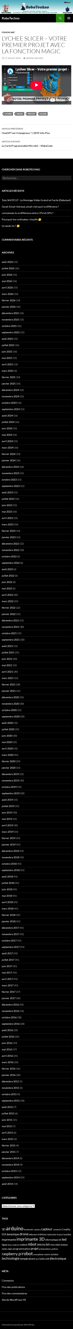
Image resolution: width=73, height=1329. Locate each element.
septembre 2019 (11, 793)
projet (31, 114)
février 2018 (8, 914)
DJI (4, 1234)
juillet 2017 (8, 959)
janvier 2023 (9, 537)
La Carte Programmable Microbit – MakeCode (27, 143)
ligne (4, 1244)
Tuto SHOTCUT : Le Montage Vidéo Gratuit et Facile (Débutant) (36, 200)
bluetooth (28, 1229)
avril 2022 (7, 594)
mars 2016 (7, 1062)
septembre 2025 (11, 332)
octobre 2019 (9, 786)
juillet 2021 (8, 652)
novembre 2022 (10, 549)
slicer (43, 114)
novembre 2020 (10, 703)
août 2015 (7, 1106)
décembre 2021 (10, 620)
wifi (47, 1258)
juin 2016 (7, 1042)
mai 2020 (7, 742)
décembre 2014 (10, 1158)
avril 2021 (7, 671)
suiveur (54, 1254)
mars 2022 (7, 601)
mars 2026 (7, 293)
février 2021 (8, 684)
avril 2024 (7, 441)
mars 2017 (7, 985)
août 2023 (7, 492)
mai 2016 (7, 1049)
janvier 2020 (9, 767)
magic (20, 114)
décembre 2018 (10, 850)
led (64, 1239)
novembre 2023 (10, 473)
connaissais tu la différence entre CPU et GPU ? (28, 212)
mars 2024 (7, 447)
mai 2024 (7, 434)
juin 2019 (7, 812)
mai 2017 (7, 972)
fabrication (52, 1234)
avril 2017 (7, 978)
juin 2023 (7, 505)
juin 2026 (7, 274)
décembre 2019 (10, 774)
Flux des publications (13, 1286)
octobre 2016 (9, 1017)
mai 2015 (7, 1126)
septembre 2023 (11, 485)
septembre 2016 (11, 1023)
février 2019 (8, 838)
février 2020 (8, 761)
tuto (42, 1258)
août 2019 (7, 799)
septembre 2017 (11, 946)
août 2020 (7, 722)
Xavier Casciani (34, 58)
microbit (55, 1244)
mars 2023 (7, 524)
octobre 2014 (9, 1171)
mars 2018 (7, 908)
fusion (60, 1234)
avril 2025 (7, 364)
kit (60, 1239)
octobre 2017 (9, 940)
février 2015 (8, 1145)
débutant (33, 1234)
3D (3, 1229)
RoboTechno (10, 18)
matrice (15, 1244)
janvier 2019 (9, 844)
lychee (8, 114)
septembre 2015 (11, 1100)
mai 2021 (7, 665)
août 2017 (7, 953)
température (27, 1258)
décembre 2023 (10, 466)
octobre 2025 (9, 325)
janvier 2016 (9, 1074)
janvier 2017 (9, 998)
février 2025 (8, 377)
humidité (67, 1234)
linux (10, 1245)
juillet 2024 (8, 421)
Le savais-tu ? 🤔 (11, 225)
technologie (10, 1258)
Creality (65, 1229)
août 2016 (7, 1030)
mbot (32, 1244)
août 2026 (7, 261)
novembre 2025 (10, 319)
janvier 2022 (9, 614)
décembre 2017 (10, 927)
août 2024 (7, 415)
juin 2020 (7, 735)
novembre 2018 (10, 857)
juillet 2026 (8, 268)
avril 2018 (7, 902)
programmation (21, 1248)
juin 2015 (7, 1119)
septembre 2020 (11, 716)
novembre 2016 (10, 1010)
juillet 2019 (8, 806)
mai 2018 (7, 895)
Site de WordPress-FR (14, 1299)
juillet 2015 (8, 1113)
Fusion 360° (8, 32)
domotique (13, 1234)
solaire (47, 1254)
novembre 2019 (10, 780)
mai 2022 (7, 588)
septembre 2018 (11, 870)
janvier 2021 (9, 690)
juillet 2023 (8, 498)
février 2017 (8, 991)
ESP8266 (42, 1234)
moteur (64, 1244)
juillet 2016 (8, 1036)
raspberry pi (11, 1254)
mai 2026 (7, 281)
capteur (47, 1229)
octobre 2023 (9, 479)
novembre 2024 (10, 396)
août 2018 (7, 876)
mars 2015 (7, 1138)
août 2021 (7, 646)
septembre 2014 (11, 1177)
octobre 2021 (9, 633)
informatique (51, 1239)
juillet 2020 (8, 729)
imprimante (9, 1239)
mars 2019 (7, 831)
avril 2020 (7, 748)
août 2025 (7, 338)
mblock (23, 1244)
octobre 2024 (9, 402)
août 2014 (7, 1183)
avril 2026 (7, 287)
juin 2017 (7, 966)
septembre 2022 (11, 562)
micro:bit (43, 1244)
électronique (58, 1258)
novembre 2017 (10, 934)
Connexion (8, 1280)
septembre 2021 (11, 639)
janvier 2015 (9, 1151)
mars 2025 (7, 370)
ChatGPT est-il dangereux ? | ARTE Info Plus (26, 130)
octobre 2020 (9, 710)
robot (27, 1253)
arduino (14, 1228)
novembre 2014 (10, 1164)
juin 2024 (7, 428)
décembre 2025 (10, 313)
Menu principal (68, 18)
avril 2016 (7, 1055)
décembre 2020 (10, 697)
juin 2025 (7, 351)
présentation (45, 1249)
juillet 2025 (8, 345)
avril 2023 (7, 517)
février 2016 (8, 1068)
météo (4, 1249)
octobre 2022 (9, 556)
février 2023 (8, 530)
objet (10, 1249)
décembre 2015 (10, 1081)
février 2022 (8, 607)
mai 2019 (7, 818)
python (54, 1249)
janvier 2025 (9, 383)
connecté (57, 1229)
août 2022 (7, 569)
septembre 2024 (11, 409)
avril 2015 (7, 1132)
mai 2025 (7, 357)
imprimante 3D (30, 1239)
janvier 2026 (9, 306)
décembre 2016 (10, 1004)
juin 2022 (7, 581)
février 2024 (8, 453)
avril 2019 (7, 825)
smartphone (38, 1254)
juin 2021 (7, 658)
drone (24, 1234)
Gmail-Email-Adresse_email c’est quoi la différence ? (30, 206)
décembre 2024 (10, 389)
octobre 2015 (9, 1094)
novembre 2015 (10, 1087)
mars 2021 (7, 678)
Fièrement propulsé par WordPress (18, 1324)
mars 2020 (7, 754)
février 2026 (8, 300)
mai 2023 (7, 511)
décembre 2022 (10, 543)
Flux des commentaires (14, 1293)
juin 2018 (7, 889)
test (37, 1259)
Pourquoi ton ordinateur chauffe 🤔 (21, 219)
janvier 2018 (9, 921)
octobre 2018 (9, 863)
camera (37, 1229)
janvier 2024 (9, 460)
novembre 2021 (10, 626)
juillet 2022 (8, 575)
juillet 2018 (8, 882)
